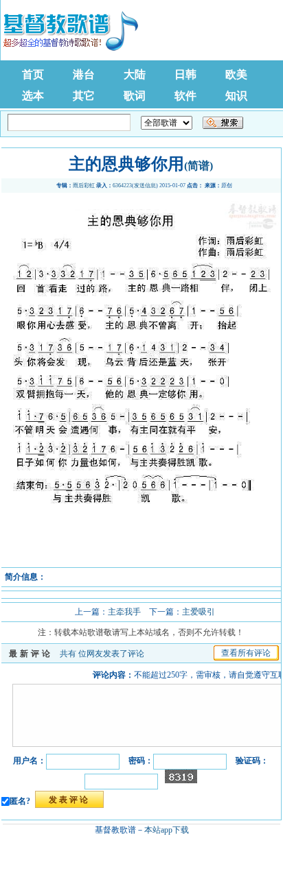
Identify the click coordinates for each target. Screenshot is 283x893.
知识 (236, 96)
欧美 (236, 74)
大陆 (135, 74)
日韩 (185, 74)
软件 (185, 96)
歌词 (135, 96)
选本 (33, 96)
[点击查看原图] (141, 562)
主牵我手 (124, 612)
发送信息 (145, 185)
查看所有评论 (246, 653)
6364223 (122, 185)
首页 (33, 74)
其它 (84, 96)
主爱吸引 (198, 612)
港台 (84, 74)
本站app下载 (166, 830)
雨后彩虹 (84, 185)
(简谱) (198, 165)
